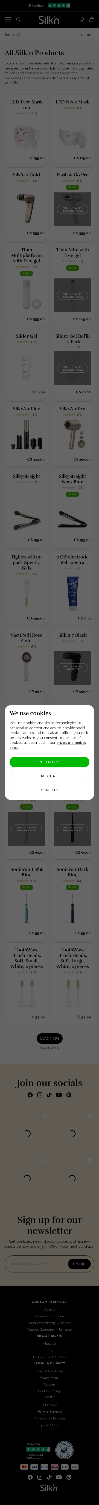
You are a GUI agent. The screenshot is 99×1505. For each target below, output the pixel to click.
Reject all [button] (49, 776)
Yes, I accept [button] (49, 762)
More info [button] (49, 790)
